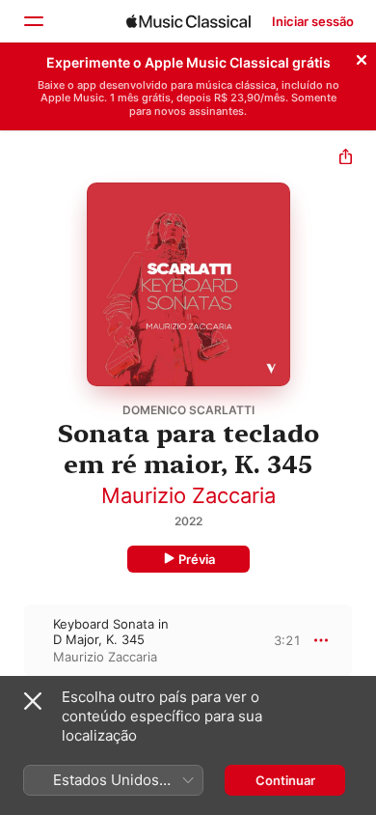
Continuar (285, 780)
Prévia (196, 559)
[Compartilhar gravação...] (345, 159)
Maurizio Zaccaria (188, 495)
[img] (188, 21)
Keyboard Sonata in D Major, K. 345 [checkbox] (111, 631)
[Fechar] (361, 56)
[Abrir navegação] (33, 21)
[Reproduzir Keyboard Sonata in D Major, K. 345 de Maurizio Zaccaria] (12, 640)
